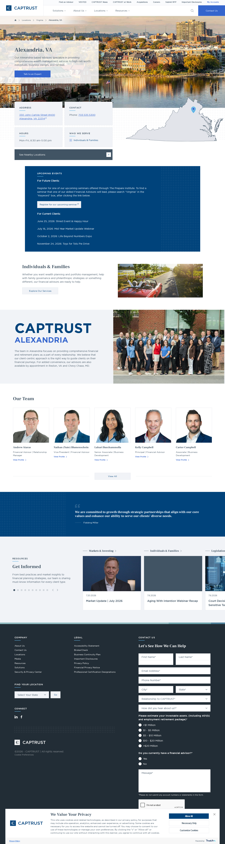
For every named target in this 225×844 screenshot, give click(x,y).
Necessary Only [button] (189, 823)
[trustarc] (210, 841)
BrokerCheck (81, 650)
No (145, 763)
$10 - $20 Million (153, 740)
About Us (78, 10)
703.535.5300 (86, 114)
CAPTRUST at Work (122, 2)
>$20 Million (150, 745)
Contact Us (212, 10)
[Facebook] (21, 716)
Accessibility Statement (86, 645)
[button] (214, 814)
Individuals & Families (86, 140)
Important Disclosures (192, 2)
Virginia (39, 20)
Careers (156, 2)
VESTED (82, 2)
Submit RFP (170, 2)
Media (18, 658)
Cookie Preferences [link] (24, 754)
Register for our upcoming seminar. (58, 204)
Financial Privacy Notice (87, 667)
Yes (145, 758)
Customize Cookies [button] (189, 830)
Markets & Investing (101, 551)
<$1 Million (149, 725)
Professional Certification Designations (95, 672)
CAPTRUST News (100, 2)
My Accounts (213, 2)
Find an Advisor (66, 2)
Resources (121, 10)
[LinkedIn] (16, 716)
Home (15, 20)
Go (55, 694)
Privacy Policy (14, 841)
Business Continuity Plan (87, 654)
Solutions (58, 10)
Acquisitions (142, 2)
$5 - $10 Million (152, 735)
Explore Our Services (40, 291)
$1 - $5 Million (151, 730)
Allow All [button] (189, 816)
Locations (99, 10)
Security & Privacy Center (28, 672)
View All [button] (112, 476)
